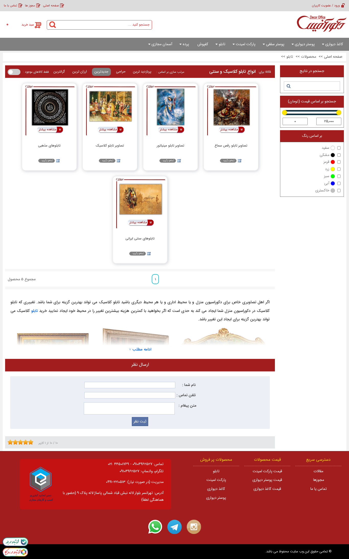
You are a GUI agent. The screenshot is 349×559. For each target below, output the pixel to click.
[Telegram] (174, 527)
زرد (327, 169)
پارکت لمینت (216, 480)
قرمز (326, 162)
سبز (326, 176)
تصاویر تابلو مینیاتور (170, 145)
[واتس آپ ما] (155, 527)
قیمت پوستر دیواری (267, 480)
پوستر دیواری (216, 498)
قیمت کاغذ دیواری (267, 489)
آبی (326, 183)
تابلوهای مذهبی (49, 145)
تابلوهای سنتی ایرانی (140, 238)
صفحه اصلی (51, 5)
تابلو (34, 311)
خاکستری (322, 190)
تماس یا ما (318, 489)
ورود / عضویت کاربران (326, 5)
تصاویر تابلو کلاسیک (110, 145)
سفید (325, 148)
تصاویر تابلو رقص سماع (231, 145)
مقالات (318, 471)
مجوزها (318, 480)
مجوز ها (30, 5)
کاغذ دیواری (216, 489)
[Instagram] (194, 527)
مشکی (324, 155)
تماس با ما (10, 5)
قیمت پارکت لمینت (267, 471)
